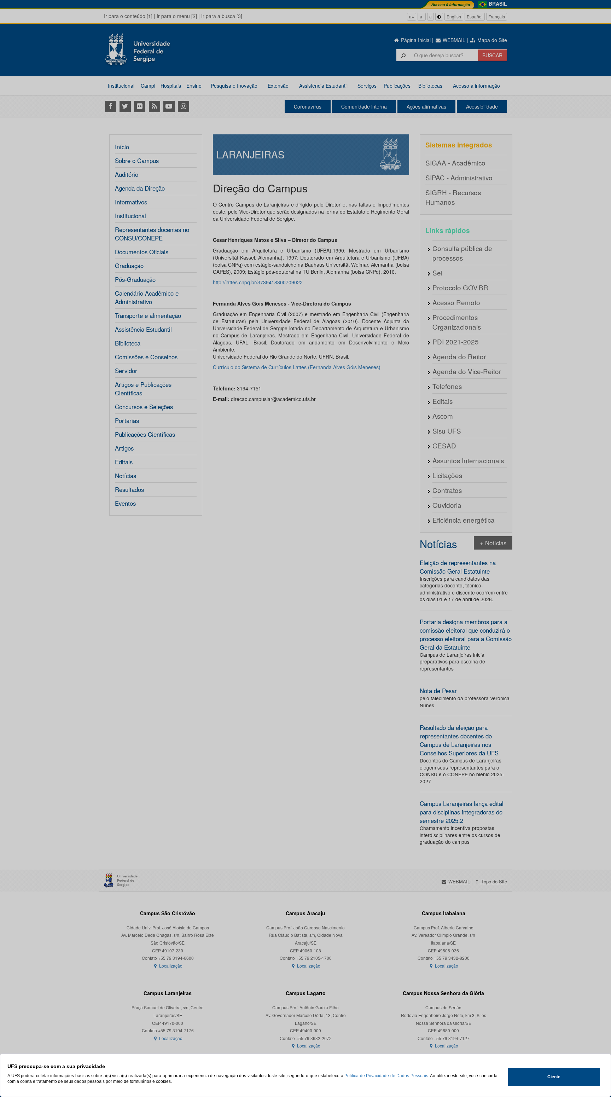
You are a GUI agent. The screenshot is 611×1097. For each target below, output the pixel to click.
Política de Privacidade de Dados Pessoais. (386, 1075)
